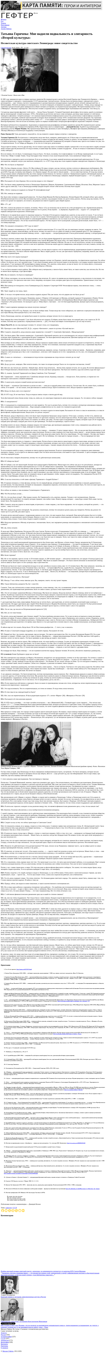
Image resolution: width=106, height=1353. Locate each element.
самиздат (8, 1208)
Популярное (5, 25)
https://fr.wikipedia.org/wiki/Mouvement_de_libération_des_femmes (83, 1188)
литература (5, 1340)
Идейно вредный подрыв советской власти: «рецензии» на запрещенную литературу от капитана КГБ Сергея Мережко (43, 1271)
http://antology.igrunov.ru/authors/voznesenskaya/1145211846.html (21, 1173)
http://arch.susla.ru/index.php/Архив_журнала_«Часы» (67, 1033)
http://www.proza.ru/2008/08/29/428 (76, 1143)
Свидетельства (6, 48)
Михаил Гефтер (7, 1351)
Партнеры (4, 1346)
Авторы (3, 27)
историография (6, 1336)
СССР (15, 1208)
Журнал (3, 19)
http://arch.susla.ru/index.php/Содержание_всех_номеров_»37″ (74, 1001)
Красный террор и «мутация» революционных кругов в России (23, 1297)
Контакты (4, 1344)
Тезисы (3, 23)
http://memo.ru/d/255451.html (24, 969)
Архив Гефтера (6, 29)
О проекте (4, 1348)
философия (5, 1342)
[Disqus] (53, 1244)
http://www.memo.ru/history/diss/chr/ (73, 1089)
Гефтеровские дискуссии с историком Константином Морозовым (24, 1321)
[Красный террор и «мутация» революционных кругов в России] (12, 1320)
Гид (2, 21)
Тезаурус (4, 1333)
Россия (3, 1335)
